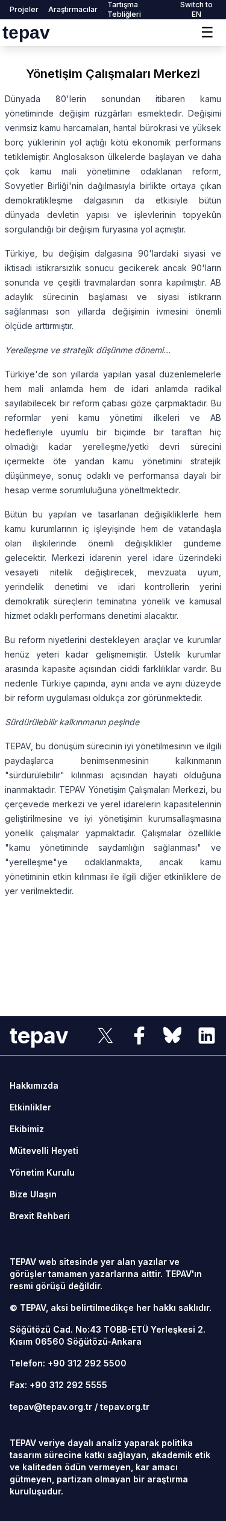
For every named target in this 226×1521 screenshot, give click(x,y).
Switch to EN (196, 9)
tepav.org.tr (124, 1406)
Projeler (24, 9)
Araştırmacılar (73, 9)
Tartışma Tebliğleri (124, 9)
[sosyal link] (105, 1035)
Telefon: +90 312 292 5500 (68, 1363)
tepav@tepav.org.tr (51, 1406)
